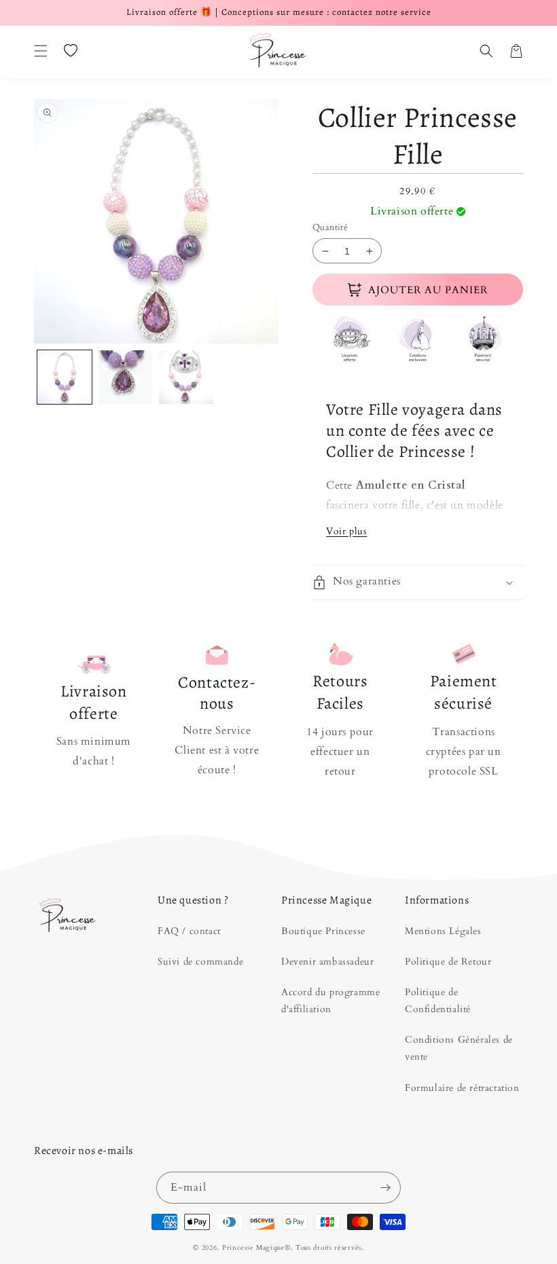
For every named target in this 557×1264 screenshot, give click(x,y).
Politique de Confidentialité (438, 1001)
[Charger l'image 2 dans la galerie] (125, 377)
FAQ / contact (189, 931)
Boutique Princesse (323, 931)
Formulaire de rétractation (462, 1087)
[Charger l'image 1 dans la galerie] (64, 377)
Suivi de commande (200, 961)
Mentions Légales (443, 931)
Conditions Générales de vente (459, 1048)
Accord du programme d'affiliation (330, 1001)
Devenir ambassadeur (327, 961)
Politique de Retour (448, 961)
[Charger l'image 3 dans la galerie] (186, 377)
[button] (41, 51)
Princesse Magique (253, 1247)
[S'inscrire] (385, 1188)
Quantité (330, 227)
